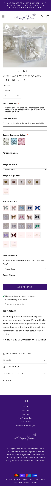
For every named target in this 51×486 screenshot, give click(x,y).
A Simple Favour (19, 480)
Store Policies (25, 422)
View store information (15, 304)
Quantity (6, 91)
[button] (3, 16)
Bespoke (25, 414)
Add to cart (25, 287)
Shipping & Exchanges (25, 425)
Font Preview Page (25, 418)
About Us (25, 410)
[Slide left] (18, 71)
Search (25, 407)
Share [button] (8, 380)
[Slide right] (31, 71)
